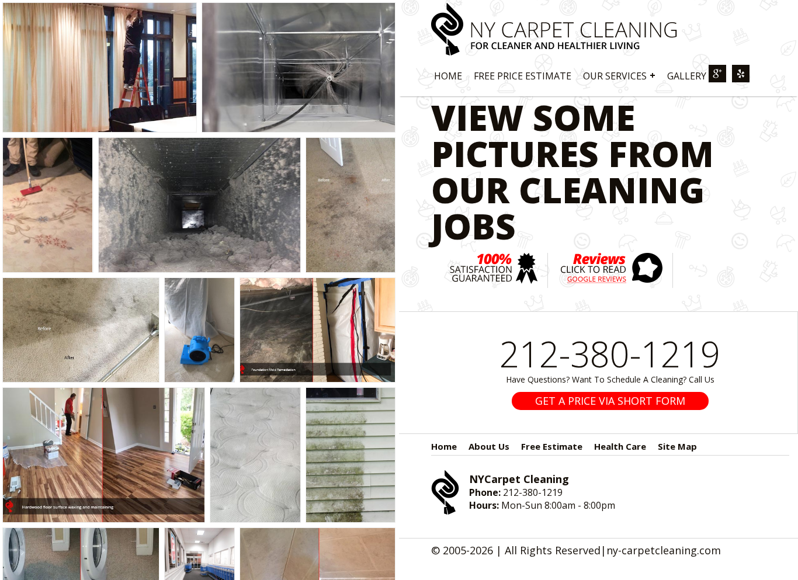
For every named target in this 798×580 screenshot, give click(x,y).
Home (444, 447)
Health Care (620, 447)
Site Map (677, 447)
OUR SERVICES (619, 75)
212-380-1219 (609, 354)
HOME (448, 76)
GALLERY (686, 76)
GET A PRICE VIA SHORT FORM (610, 401)
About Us (489, 447)
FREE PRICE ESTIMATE (522, 76)
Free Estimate (551, 447)
